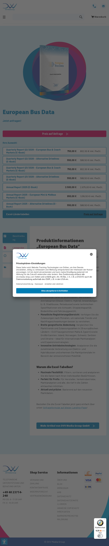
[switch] (100, 536)
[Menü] (104, 519)
